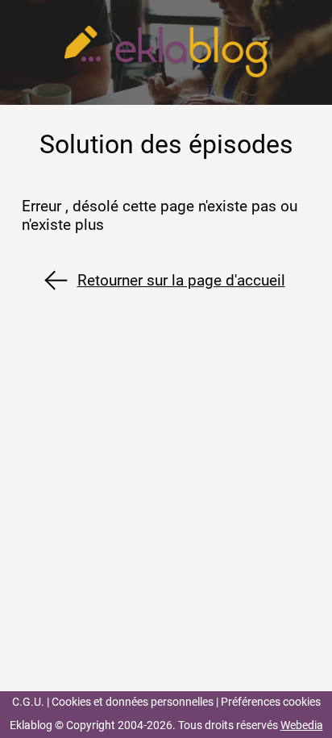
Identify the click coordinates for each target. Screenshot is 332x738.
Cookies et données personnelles (133, 702)
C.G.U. (28, 702)
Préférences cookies (271, 702)
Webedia (301, 725)
